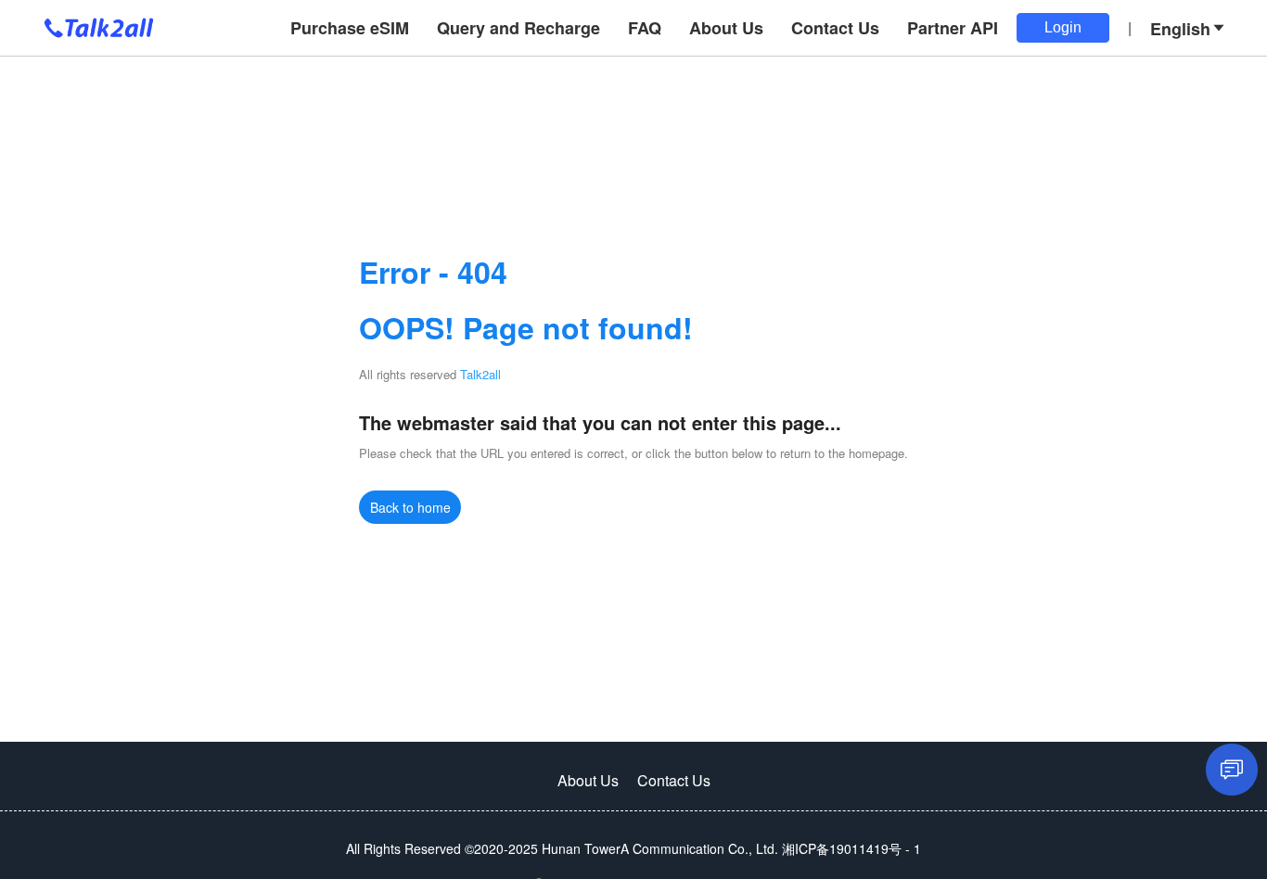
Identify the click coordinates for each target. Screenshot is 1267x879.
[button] (1188, 28)
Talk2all (480, 374)
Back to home (410, 507)
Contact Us (673, 780)
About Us (588, 780)
